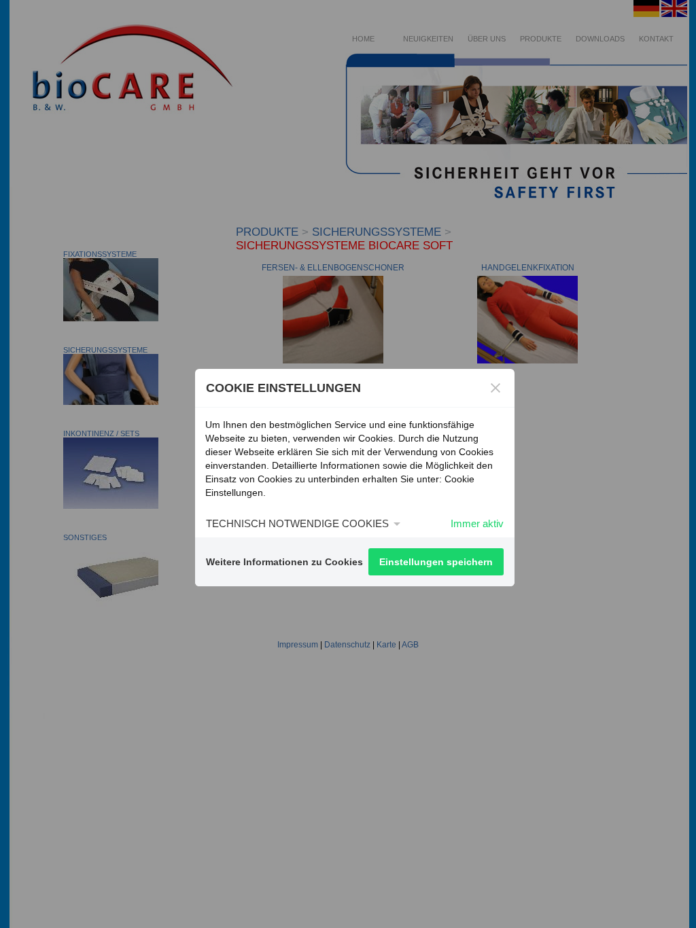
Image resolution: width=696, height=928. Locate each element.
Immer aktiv (477, 523)
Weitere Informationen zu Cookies (284, 561)
